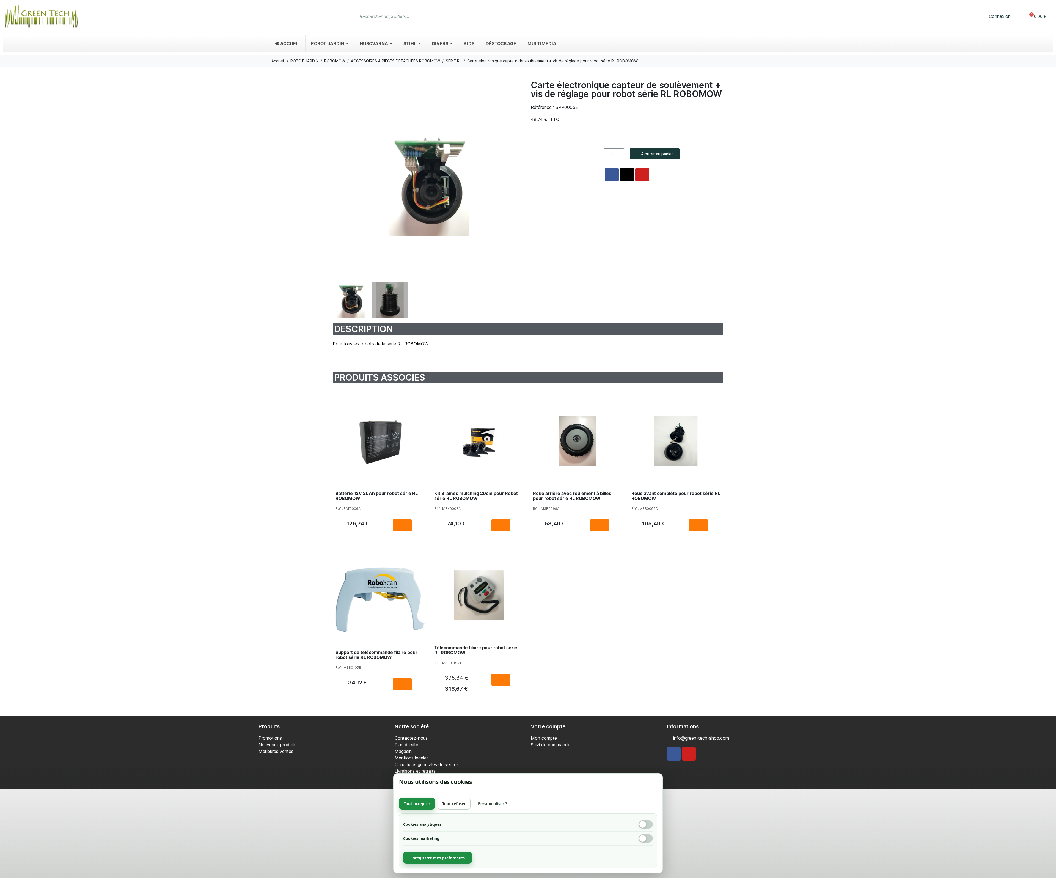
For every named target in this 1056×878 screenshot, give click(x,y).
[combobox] (517, 16)
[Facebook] (674, 754)
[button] (1037, 16)
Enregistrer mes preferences (437, 857)
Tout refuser (454, 803)
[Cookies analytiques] (646, 824)
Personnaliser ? (492, 803)
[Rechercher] (694, 16)
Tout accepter (417, 803)
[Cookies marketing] (646, 838)
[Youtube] (689, 754)
